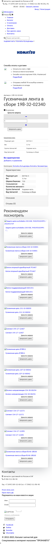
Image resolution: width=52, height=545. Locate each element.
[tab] (26, 170)
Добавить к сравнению (13, 161)
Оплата (10, 26)
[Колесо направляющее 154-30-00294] (26, 390)
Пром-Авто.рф (7, 493)
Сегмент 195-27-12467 (15, 333)
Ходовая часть (9, 41)
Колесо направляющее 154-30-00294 (20, 394)
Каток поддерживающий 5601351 (19, 292)
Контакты (11, 34)
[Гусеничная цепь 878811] (26, 349)
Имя (6, 501)
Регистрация (45, 9)
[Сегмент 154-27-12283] (26, 431)
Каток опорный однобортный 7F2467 (21, 271)
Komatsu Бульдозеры (24, 41)
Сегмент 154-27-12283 (15, 435)
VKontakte (10, 533)
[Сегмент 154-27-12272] (26, 411)
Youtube (9, 530)
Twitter (8, 528)
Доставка (10, 28)
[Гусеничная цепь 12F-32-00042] (26, 370)
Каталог (10, 20)
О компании (12, 23)
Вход (37, 9)
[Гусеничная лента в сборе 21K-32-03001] (26, 247)
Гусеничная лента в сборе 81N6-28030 (21, 456)
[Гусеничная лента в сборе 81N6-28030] (26, 451)
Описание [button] (10, 198)
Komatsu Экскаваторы (39, 166)
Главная (10, 18)
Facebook (9, 525)
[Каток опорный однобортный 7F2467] (26, 267)
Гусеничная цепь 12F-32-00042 (18, 374)
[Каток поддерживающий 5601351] (26, 288)
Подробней (17, 77)
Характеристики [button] (13, 170)
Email (6, 505)
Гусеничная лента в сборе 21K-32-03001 (21, 251)
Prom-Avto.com (8, 490)
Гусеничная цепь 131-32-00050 (18, 312)
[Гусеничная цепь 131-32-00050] (26, 308)
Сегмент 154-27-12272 (15, 415)
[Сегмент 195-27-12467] (26, 329)
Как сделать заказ (14, 31)
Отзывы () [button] (11, 204)
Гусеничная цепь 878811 (15, 353)
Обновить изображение (11, 515)
